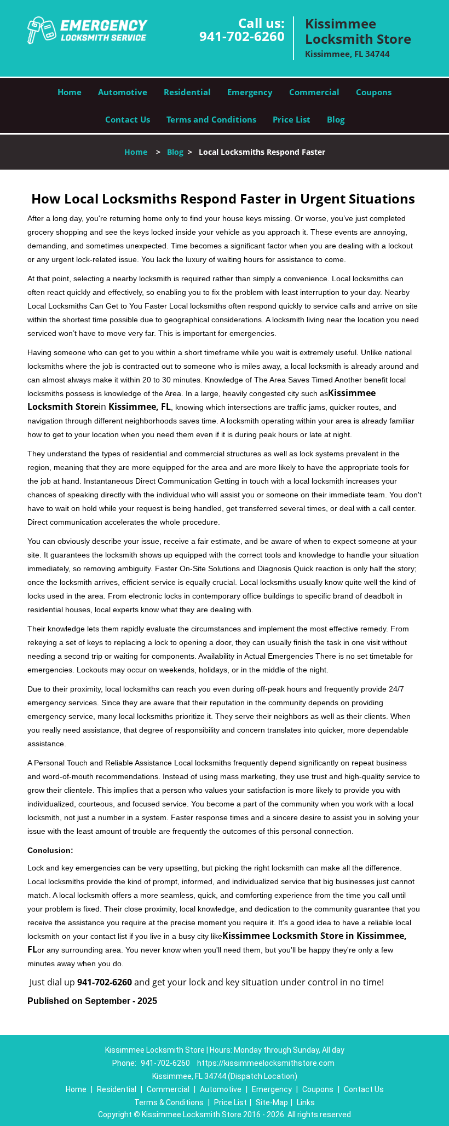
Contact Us (127, 119)
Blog (335, 119)
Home (69, 91)
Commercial (314, 91)
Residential (187, 91)
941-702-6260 (242, 36)
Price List (291, 119)
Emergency (250, 91)
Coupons (374, 91)
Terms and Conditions (211, 119)
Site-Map (272, 1102)
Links (306, 1102)
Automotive (122, 91)
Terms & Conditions (169, 1102)
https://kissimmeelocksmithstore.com (266, 1063)
